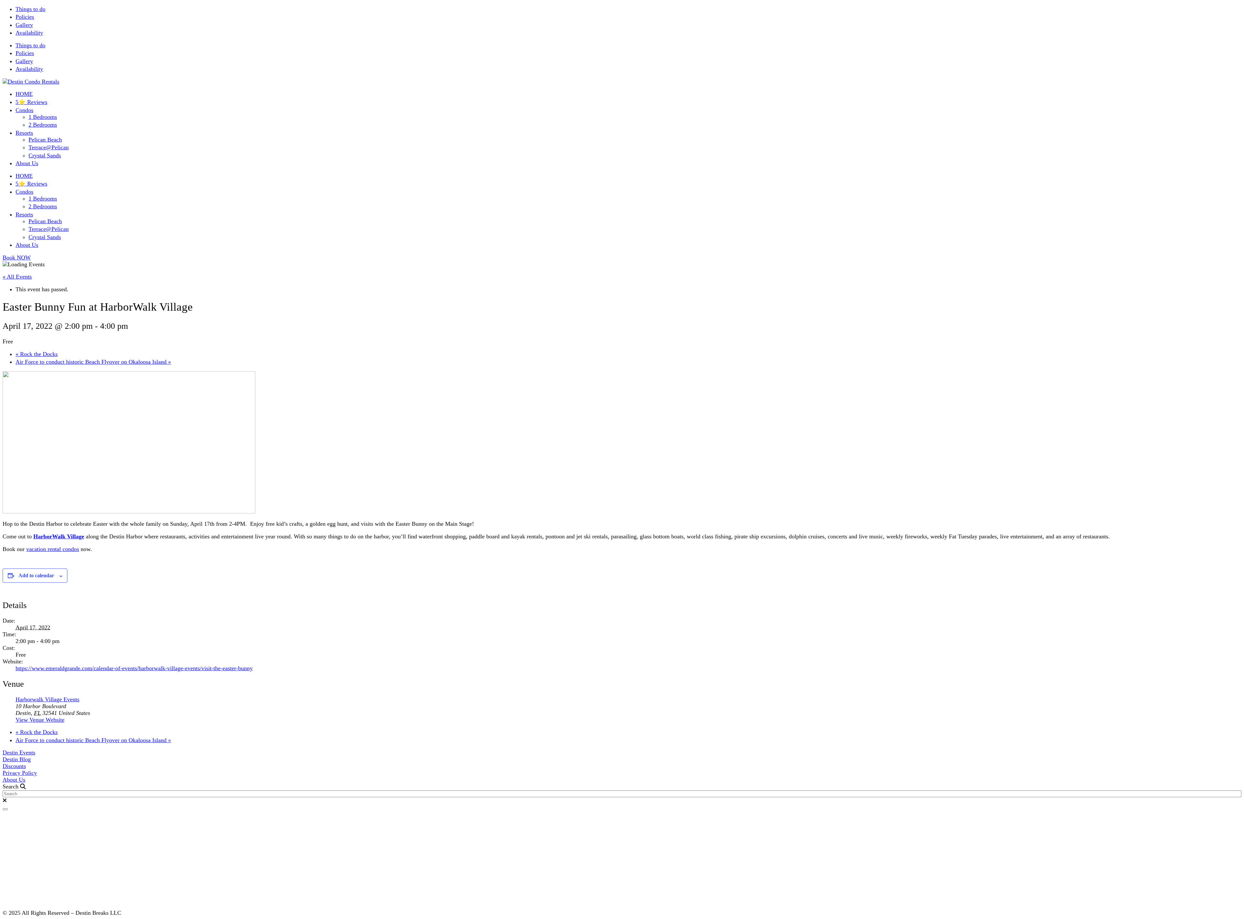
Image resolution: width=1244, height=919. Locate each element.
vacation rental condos (52, 549)
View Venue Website (40, 720)
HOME (24, 94)
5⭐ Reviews (31, 102)
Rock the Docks (37, 354)
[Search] (5, 809)
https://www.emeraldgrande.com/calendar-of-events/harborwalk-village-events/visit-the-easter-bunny (134, 668)
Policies (25, 17)
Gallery (24, 25)
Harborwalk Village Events (47, 699)
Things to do (30, 9)
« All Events (17, 276)
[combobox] (622, 793)
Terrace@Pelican (49, 147)
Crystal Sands (45, 155)
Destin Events (19, 752)
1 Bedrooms (43, 117)
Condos (24, 110)
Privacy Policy (20, 773)
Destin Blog (17, 759)
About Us (27, 163)
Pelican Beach (45, 139)
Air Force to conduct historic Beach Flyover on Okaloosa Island (93, 362)
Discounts (14, 766)
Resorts (24, 133)
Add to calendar (36, 575)
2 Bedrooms (43, 124)
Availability (29, 32)
